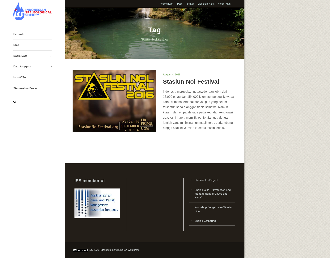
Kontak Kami (224, 3)
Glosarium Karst (206, 3)
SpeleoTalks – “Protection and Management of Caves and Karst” (213, 193)
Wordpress (134, 249)
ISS (91, 249)
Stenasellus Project (26, 88)
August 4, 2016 (171, 74)
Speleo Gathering (205, 220)
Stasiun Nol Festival (191, 81)
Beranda (18, 34)
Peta (179, 3)
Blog (16, 44)
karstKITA (19, 77)
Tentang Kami (166, 3)
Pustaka (190, 3)
